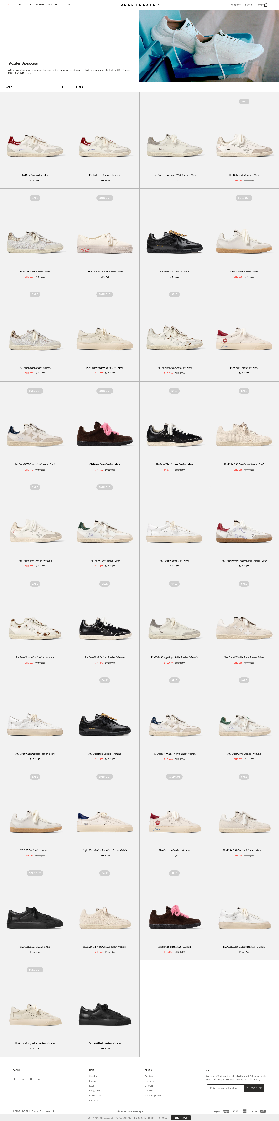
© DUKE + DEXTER (21, 1111)
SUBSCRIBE (254, 1088)
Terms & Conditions (48, 1111)
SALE (10, 4)
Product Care (95, 1095)
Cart (261, 5)
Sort (9, 87)
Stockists (149, 1090)
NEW (20, 4)
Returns (92, 1081)
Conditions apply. (253, 1079)
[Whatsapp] (39, 1078)
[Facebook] (14, 1078)
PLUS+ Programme (153, 1095)
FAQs (91, 1086)
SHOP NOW (181, 1117)
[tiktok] (31, 1078)
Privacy (35, 1111)
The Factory (150, 1081)
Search (249, 5)
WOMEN (40, 4)
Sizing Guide (94, 1090)
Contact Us (94, 1100)
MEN (29, 4)
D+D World (150, 1086)
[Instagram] (23, 1078)
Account (236, 5)
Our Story (149, 1076)
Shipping (93, 1076)
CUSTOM (52, 4)
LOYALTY (66, 4)
